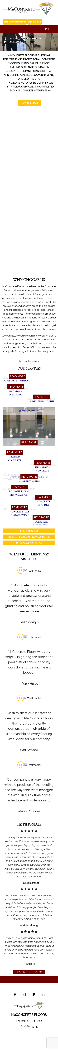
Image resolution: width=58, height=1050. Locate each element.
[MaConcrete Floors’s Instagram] (24, 994)
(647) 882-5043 (29, 103)
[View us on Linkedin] (43, 994)
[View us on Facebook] (15, 994)
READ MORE (17, 376)
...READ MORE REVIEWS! (29, 972)
